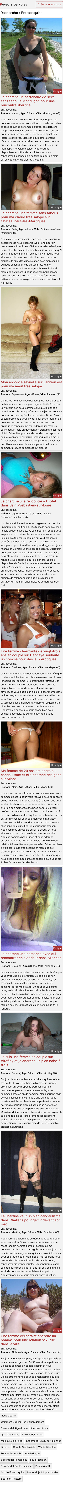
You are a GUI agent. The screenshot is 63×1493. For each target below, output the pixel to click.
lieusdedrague (32, 1453)
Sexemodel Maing (32, 1434)
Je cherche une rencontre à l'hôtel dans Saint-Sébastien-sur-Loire (28, 503)
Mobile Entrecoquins (13, 1472)
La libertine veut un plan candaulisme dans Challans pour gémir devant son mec (31, 1220)
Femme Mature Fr (11, 1453)
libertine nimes (39, 1428)
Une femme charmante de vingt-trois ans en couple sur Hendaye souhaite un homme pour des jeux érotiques (30, 655)
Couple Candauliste (24, 1447)
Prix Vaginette (43, 1466)
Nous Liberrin (8, 1415)
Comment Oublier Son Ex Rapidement (22, 1421)
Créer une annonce (49, 4)
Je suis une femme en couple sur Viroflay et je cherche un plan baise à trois (31, 1061)
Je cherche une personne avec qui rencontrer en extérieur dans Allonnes (31, 956)
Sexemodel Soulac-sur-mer (17, 1466)
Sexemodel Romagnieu (14, 1459)
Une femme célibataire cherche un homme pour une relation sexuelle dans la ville (28, 1340)
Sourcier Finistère (11, 1478)
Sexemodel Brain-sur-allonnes (43, 1440)
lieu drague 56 (38, 1459)
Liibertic (5, 1447)
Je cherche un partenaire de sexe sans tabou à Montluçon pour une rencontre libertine (28, 101)
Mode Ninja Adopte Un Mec (42, 1472)
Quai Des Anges (10, 1434)
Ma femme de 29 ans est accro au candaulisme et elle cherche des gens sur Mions (31, 775)
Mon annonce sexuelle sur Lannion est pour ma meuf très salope (31, 384)
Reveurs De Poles (13, 4)
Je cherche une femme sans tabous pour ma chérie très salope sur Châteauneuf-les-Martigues (29, 217)
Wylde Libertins (47, 1447)
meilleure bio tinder (12, 1440)
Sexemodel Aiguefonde (14, 1428)
